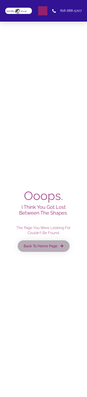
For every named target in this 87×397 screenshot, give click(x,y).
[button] (42, 10)
